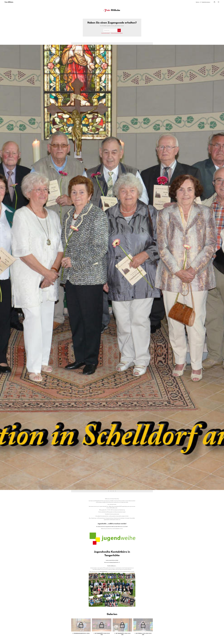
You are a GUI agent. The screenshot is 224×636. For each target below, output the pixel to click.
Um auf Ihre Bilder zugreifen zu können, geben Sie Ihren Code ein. (112, 25)
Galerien (197, 2)
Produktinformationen (206, 2)
